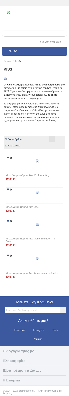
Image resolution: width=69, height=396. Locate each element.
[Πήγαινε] (63, 310)
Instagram (38, 330)
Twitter (55, 330)
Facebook (19, 330)
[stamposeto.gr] (34, 17)
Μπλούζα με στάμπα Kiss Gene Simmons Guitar (32, 273)
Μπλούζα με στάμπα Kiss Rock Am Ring (27, 175)
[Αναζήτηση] (64, 33)
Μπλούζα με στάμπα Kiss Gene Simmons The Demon (30, 240)
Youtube (37, 339)
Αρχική (7, 61)
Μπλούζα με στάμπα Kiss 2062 (22, 207)
